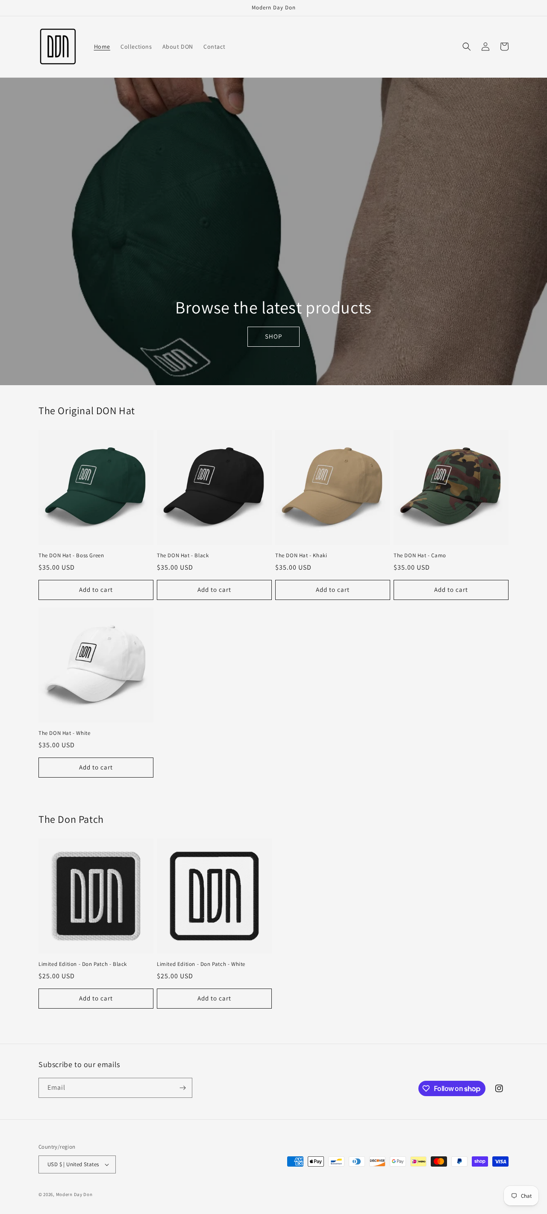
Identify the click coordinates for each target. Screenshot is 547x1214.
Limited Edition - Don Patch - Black (82, 964)
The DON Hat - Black (183, 555)
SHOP (273, 336)
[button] (466, 46)
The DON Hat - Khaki (301, 555)
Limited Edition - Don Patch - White (201, 964)
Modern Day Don (74, 1194)
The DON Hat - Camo (420, 555)
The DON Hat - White (64, 733)
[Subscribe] (182, 1088)
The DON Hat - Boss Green (71, 555)
